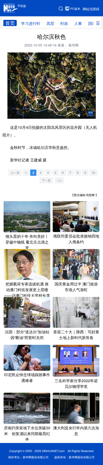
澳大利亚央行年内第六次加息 (76, 430)
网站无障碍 (91, 8)
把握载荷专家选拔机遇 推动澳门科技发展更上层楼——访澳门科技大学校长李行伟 (27, 292)
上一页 (15, 172)
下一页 (46, 180)
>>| (59, 180)
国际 (92, 23)
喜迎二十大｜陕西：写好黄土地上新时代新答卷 (76, 334)
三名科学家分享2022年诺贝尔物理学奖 (76, 383)
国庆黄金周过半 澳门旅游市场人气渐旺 (76, 286)
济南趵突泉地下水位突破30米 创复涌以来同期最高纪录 (27, 433)
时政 (64, 23)
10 (93, 172)
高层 (50, 23)
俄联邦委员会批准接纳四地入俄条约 (76, 238)
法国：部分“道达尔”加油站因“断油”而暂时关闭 (27, 334)
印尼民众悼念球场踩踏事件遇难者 (27, 377)
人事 (78, 23)
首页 (10, 23)
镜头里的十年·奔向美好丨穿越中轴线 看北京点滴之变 (27, 241)
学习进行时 (30, 23)
